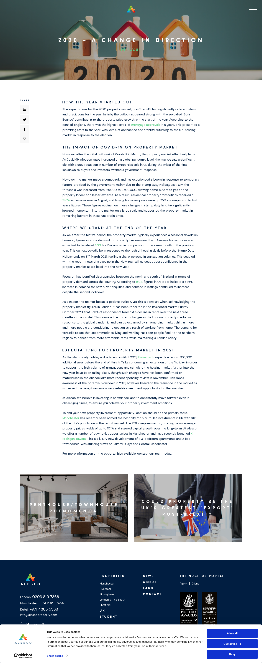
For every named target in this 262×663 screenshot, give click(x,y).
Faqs (148, 588)
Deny (232, 654)
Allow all (232, 633)
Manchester (70, 418)
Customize (230, 643)
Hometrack (146, 357)
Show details (55, 655)
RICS (139, 282)
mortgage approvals (145, 125)
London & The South (112, 599)
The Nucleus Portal (202, 576)
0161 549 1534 (51, 603)
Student (109, 617)
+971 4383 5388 (43, 609)
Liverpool (105, 589)
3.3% (98, 245)
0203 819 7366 (45, 596)
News (148, 576)
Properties (112, 576)
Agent (183, 583)
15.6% (66, 200)
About (150, 582)
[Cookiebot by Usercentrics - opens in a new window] (23, 656)
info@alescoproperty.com (38, 615)
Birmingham (107, 594)
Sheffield (105, 605)
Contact (152, 594)
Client (195, 583)
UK (102, 611)
